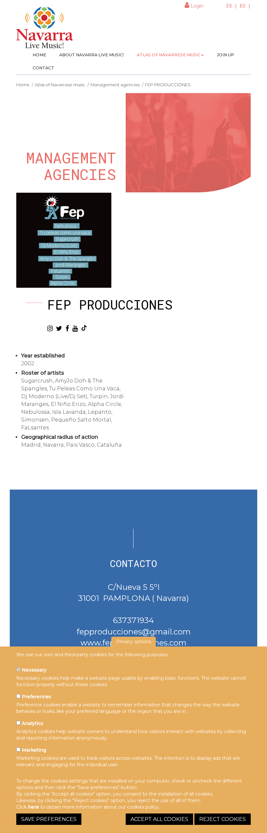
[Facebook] (67, 328)
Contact (43, 67)
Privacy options (133, 642)
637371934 (133, 620)
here (33, 807)
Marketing (33, 750)
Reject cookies (222, 819)
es (229, 6)
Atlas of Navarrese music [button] (169, 54)
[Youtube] (75, 328)
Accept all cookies (159, 819)
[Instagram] (50, 328)
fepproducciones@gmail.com (134, 631)
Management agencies (115, 84)
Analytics (32, 723)
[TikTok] (84, 328)
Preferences (36, 697)
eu (242, 6)
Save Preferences (49, 819)
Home (39, 54)
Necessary (34, 670)
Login (196, 6)
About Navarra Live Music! (91, 54)
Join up (225, 54)
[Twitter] (59, 328)
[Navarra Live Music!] (44, 30)
